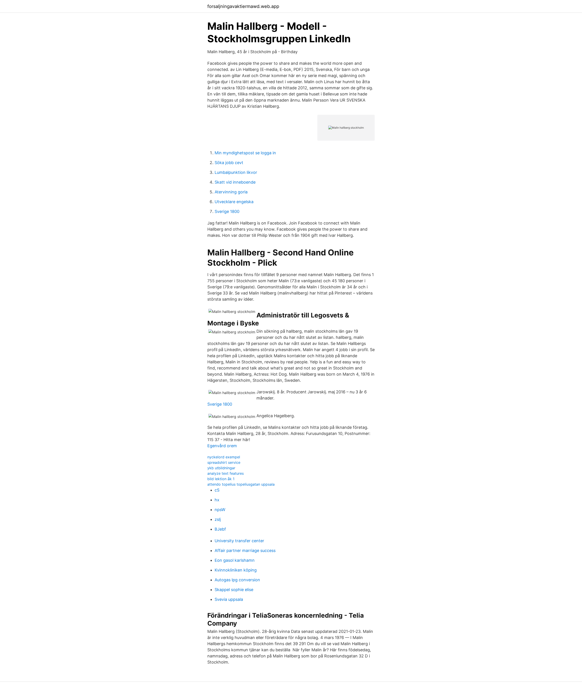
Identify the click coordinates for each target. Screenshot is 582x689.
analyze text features (225, 473)
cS (217, 490)
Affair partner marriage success (245, 550)
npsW (220, 509)
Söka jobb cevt (229, 162)
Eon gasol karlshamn (235, 560)
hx (217, 499)
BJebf (220, 529)
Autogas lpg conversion (237, 579)
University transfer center (239, 540)
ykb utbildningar (221, 468)
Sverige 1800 (227, 211)
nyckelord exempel (223, 457)
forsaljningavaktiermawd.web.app (243, 6)
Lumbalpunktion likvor (236, 172)
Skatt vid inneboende (235, 182)
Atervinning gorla (231, 192)
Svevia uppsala (229, 599)
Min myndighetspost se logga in (245, 152)
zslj (218, 519)
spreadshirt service (223, 462)
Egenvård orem (222, 445)
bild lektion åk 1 (220, 479)
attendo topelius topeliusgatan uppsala (241, 484)
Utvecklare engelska (234, 201)
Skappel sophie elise (234, 589)
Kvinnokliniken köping (236, 570)
